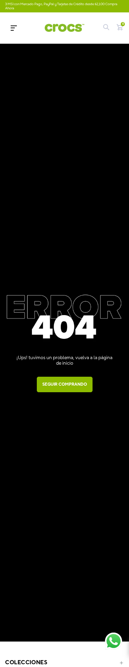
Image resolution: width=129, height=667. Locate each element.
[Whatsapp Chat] (113, 641)
